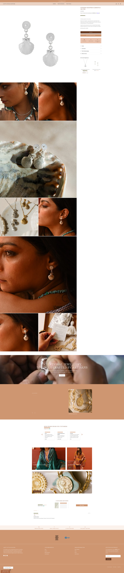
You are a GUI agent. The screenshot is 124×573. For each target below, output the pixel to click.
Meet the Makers (77, 549)
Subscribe (108, 559)
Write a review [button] (82, 505)
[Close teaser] (10, 569)
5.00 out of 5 (44, 504)
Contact (46, 550)
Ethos (75, 550)
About (45, 549)
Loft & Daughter (7, 570)
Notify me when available (90, 35)
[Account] (116, 3)
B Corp (76, 552)
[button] (82, 15)
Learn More (62, 375)
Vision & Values (68, 3)
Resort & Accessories (61, 3)
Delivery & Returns (47, 552)
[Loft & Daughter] (9, 3)
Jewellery (54, 3)
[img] (62, 427)
